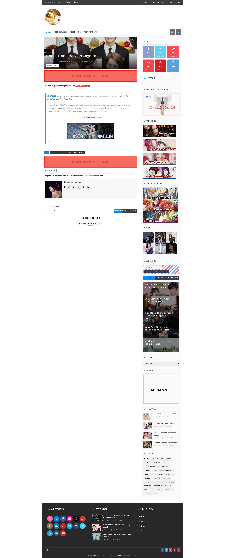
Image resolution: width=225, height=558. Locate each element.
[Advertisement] (90, 267)
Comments (173, 278)
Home (60, 2)
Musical (147, 482)
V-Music (169, 490)
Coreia (165, 463)
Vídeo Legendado (151, 494)
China (146, 463)
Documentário (164, 467)
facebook (133, 211)
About (68, 2)
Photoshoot (158, 482)
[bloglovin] (158, 2)
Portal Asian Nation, (87, 61)
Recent (161, 278)
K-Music (169, 474)
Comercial (156, 463)
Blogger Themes (131, 555)
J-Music (160, 474)
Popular (149, 278)
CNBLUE (53, 96)
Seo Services (61, 32)
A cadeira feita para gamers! (164, 423)
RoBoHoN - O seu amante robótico (166, 442)
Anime (146, 459)
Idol (152, 474)
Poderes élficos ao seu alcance (165, 414)
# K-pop (64, 153)
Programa (158, 486)
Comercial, (71, 61)
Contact (77, 2)
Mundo (167, 478)
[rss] (166, 2)
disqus (125, 211)
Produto (147, 486)
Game (146, 474)
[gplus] (150, 2)
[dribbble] (162, 2)
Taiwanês (147, 490)
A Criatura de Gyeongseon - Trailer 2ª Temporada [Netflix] (159, 316)
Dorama (147, 470)
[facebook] (142, 2)
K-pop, (78, 61)
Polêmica (170, 482)
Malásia (158, 478)
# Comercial (55, 153)
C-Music (155, 459)
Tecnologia (158, 490)
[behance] (170, 2)
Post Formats (90, 32)
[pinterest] (154, 2)
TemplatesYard (107, 555)
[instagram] (174, 2)
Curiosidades (149, 467)
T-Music (168, 486)
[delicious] (178, 2)
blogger (117, 211)
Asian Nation (98, 117)
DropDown (74, 32)
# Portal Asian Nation (76, 153)
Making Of (148, 478)
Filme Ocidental (166, 470)
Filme (155, 470)
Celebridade (166, 459)
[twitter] (146, 2)
